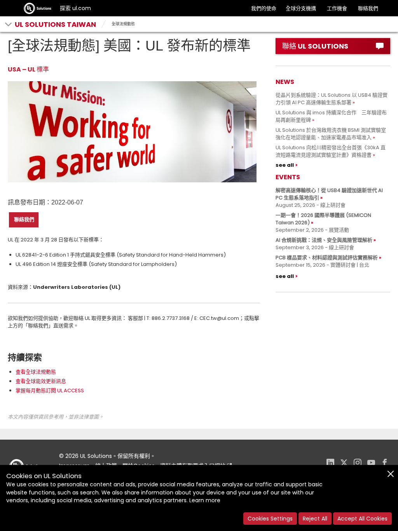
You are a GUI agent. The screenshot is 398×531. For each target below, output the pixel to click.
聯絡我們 (368, 8)
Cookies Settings (270, 518)
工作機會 (337, 8)
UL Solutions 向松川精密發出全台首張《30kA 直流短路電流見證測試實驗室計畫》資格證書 (331, 151)
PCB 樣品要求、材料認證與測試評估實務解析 (327, 257)
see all (285, 165)
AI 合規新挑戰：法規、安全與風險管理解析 (324, 240)
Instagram (357, 463)
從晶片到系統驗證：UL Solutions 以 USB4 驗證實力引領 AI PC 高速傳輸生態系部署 (332, 98)
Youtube (371, 463)
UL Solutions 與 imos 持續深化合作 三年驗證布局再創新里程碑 (331, 116)
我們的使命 (263, 8)
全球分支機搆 (301, 8)
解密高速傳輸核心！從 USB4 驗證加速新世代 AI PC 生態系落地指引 (329, 194)
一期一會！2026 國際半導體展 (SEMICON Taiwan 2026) (323, 218)
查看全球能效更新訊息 (41, 381)
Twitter (344, 463)
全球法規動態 (123, 24)
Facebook (385, 463)
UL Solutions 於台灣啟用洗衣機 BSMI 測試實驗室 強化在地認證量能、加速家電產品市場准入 (333, 133)
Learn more (204, 500)
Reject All (315, 518)
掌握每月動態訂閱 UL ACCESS (50, 390)
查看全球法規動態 (36, 372)
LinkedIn (330, 463)
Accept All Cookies (362, 518)
